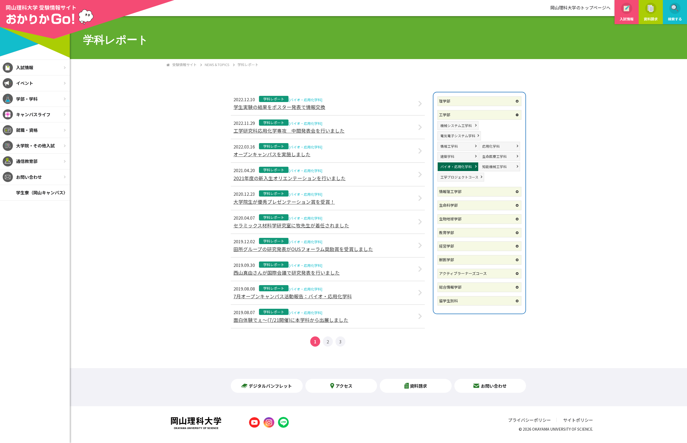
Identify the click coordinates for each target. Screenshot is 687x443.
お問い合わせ (29, 177)
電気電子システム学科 (457, 135)
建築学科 (447, 156)
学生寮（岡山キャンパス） (42, 192)
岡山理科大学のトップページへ (580, 7)
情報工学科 (449, 146)
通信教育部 (27, 161)
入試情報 (24, 67)
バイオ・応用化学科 (456, 166)
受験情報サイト (184, 64)
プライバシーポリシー (529, 420)
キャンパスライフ (33, 114)
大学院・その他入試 (35, 145)
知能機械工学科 (494, 166)
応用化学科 (491, 146)
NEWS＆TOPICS (217, 64)
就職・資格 (27, 130)
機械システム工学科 (456, 125)
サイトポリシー (578, 420)
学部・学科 (27, 99)
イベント (24, 83)
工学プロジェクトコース (459, 177)
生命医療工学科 (494, 156)
